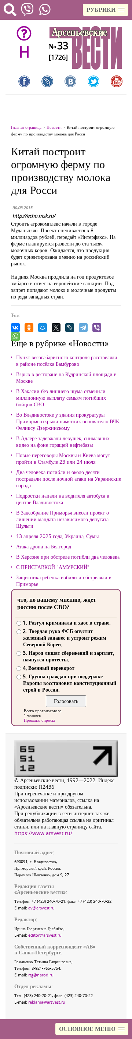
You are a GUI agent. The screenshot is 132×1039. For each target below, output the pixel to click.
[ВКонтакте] (15, 327)
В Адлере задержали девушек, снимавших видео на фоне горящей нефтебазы (63, 441)
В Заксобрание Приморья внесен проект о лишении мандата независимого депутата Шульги (62, 519)
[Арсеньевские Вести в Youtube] (116, 81)
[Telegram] (83, 327)
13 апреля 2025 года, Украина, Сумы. (58, 536)
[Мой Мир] (42, 327)
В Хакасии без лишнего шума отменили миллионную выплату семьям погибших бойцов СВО (61, 398)
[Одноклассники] (29, 327)
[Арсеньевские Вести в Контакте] (70, 81)
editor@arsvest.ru (45, 935)
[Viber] (96, 327)
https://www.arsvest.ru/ (43, 833)
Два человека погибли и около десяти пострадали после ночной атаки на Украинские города (68, 479)
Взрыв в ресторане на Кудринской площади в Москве (66, 377)
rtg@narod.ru (41, 975)
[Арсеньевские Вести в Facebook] (24, 81)
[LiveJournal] (69, 327)
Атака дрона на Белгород (43, 546)
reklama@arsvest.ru (46, 1002)
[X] (56, 327)
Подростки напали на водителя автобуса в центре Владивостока (62, 499)
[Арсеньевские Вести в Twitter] (93, 81)
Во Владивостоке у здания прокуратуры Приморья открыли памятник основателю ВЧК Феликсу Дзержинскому (67, 421)
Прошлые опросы (39, 720)
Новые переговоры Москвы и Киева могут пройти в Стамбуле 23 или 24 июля (63, 458)
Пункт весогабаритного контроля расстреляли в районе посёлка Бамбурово (66, 360)
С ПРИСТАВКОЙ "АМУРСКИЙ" (52, 567)
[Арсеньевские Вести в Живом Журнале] (47, 81)
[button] (105, 10)
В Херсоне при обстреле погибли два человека (68, 557)
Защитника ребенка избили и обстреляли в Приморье (63, 580)
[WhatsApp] (15, 336)
